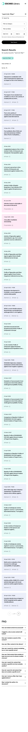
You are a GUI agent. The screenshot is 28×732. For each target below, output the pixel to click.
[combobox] (14, 24)
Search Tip (6, 18)
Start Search (14, 42)
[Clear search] (25, 14)
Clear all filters (5, 63)
